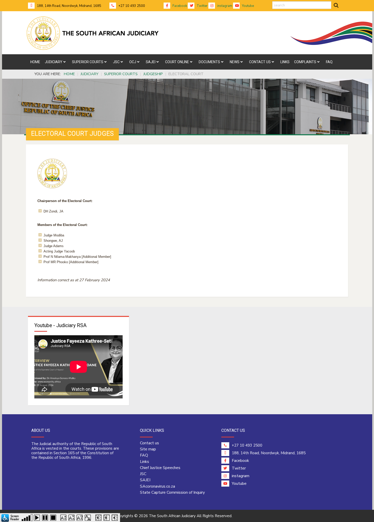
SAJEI (145, 480)
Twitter (202, 6)
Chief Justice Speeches (160, 468)
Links (144, 461)
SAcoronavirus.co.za (157, 486)
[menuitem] (35, 62)
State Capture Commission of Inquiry (172, 492)
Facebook (179, 6)
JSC (143, 474)
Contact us (149, 443)
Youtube (247, 6)
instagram (224, 6)
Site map (148, 449)
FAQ (144, 455)
